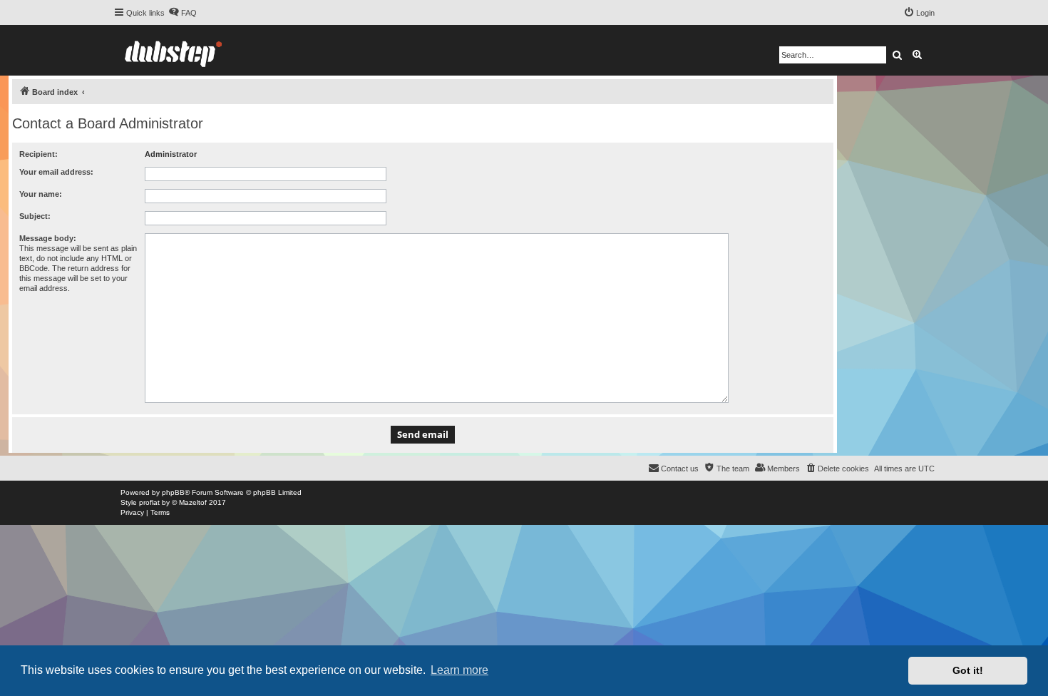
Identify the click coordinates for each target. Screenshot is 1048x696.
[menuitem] (182, 12)
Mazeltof (193, 502)
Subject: (35, 216)
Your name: (40, 194)
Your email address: (56, 172)
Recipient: (38, 154)
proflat (149, 502)
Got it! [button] (967, 670)
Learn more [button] (459, 670)
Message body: (47, 238)
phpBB (173, 492)
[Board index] (173, 50)
